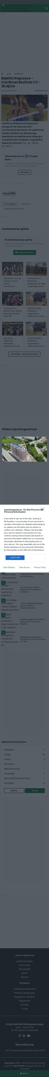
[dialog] (24, 538)
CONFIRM (15, 558)
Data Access (24, 567)
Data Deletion (9, 567)
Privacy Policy (40, 567)
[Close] (43, 510)
